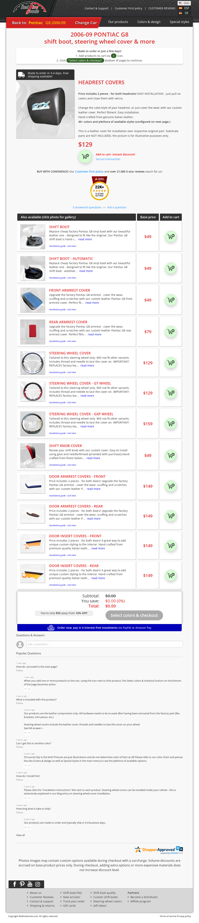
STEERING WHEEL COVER (70, 353)
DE (187, 12)
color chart (163, 757)
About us (35, 892)
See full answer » (33, 728)
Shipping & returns (42, 905)
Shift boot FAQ (72, 892)
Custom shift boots (105, 897)
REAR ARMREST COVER (68, 322)
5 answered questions (87, 207)
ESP (186, 8)
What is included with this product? (36, 699)
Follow (19, 670)
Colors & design (149, 22)
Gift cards (69, 905)
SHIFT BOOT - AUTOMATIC (71, 258)
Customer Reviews (42, 897)
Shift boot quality (104, 892)
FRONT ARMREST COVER (69, 290)
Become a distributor (144, 897)
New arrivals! (71, 897)
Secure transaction (108, 159)
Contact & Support (97, 8)
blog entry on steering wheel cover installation (83, 793)
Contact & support (41, 901)
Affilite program (140, 901)
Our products (118, 22)
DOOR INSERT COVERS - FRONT (75, 536)
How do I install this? (28, 776)
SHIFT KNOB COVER (65, 445)
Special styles (179, 22)
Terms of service (168, 916)
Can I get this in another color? (33, 743)
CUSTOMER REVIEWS (161, 8)
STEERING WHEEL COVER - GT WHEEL (80, 383)
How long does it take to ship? (33, 808)
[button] (25, 689)
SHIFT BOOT (59, 226)
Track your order (74, 901)
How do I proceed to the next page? (37, 666)
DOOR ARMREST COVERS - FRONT (77, 476)
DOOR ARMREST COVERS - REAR (76, 506)
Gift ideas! (99, 905)
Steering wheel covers (107, 901)
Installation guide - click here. (62, 246)
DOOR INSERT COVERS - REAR (74, 565)
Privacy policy (184, 916)
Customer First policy (128, 8)
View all (20, 835)
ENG (186, 3)
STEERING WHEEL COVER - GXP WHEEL (81, 414)
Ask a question (116, 207)
